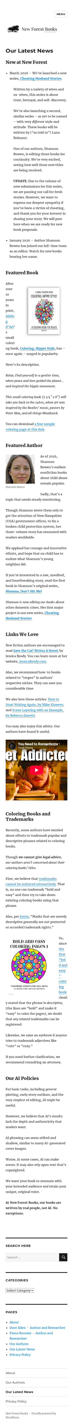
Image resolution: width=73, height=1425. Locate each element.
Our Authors (19, 1344)
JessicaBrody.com (32, 661)
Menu (61, 14)
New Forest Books (17, 1413)
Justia (24, 916)
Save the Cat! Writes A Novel (35, 651)
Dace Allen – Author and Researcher (37, 1328)
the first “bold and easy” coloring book (63, 970)
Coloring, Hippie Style (37, 348)
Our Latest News (22, 1349)
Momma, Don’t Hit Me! (24, 591)
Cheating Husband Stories (40, 78)
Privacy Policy (20, 1355)
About (14, 1322)
